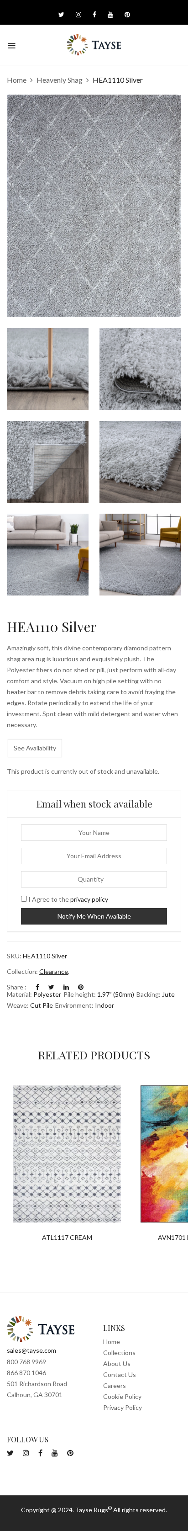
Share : (16, 987)
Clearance (53, 971)
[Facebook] (37, 987)
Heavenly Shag (60, 79)
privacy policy (89, 899)
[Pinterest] (81, 987)
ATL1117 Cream (67, 1237)
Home (16, 79)
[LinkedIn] (66, 987)
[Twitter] (51, 987)
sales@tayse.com (31, 1350)
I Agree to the (67, 899)
